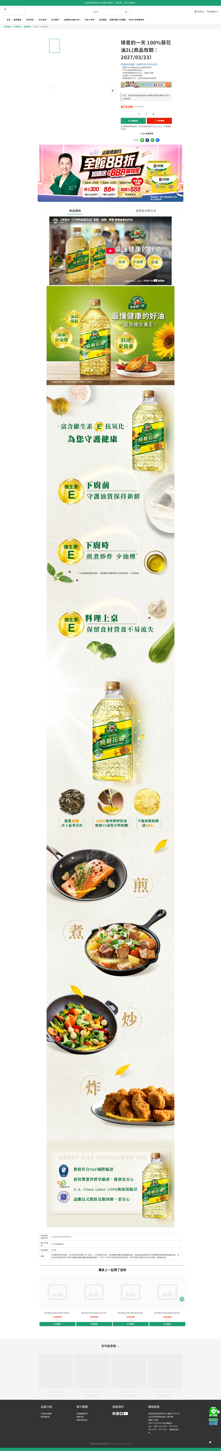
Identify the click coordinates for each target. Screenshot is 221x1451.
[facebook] (147, 140)
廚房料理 (27, 27)
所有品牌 (42, 20)
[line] (142, 140)
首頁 (8, 20)
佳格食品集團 (46, 1413)
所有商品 (30, 20)
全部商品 (7, 27)
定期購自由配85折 (72, 20)
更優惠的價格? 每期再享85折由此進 (139, 64)
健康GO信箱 (153, 1420)
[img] (214, 1411)
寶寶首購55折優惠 (118, 20)
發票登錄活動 (82, 1420)
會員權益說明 (82, 1413)
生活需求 (55, 20)
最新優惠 (17, 20)
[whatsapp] (152, 140)
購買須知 (80, 1417)
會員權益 (103, 20)
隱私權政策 (45, 1417)
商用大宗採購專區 (136, 20)
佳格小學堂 (89, 20)
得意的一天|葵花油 (41, 27)
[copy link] (157, 140)
